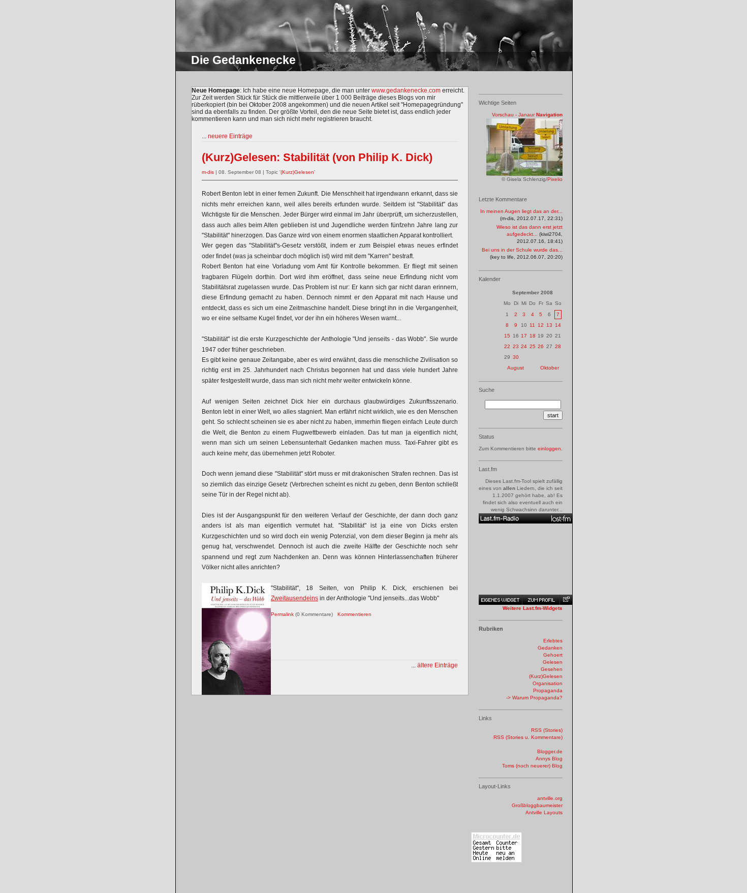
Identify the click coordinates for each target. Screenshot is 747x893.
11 (532, 325)
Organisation (548, 683)
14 (558, 325)
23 (516, 346)
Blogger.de (550, 751)
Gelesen (553, 662)
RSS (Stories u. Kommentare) (528, 737)
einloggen (549, 448)
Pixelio (555, 179)
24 (524, 346)
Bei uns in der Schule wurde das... (522, 250)
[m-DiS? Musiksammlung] (525, 518)
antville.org (550, 798)
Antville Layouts (544, 812)
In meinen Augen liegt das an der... (521, 211)
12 (541, 325)
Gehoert (553, 655)
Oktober (549, 368)
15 (507, 335)
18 (533, 335)
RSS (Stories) (547, 730)
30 (516, 357)
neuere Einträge (230, 136)
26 (541, 346)
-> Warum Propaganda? (534, 697)
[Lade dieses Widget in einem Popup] (565, 600)
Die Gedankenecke (243, 60)
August (515, 368)
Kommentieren (354, 614)
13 (549, 325)
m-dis (208, 172)
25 (533, 346)
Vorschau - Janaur (513, 114)
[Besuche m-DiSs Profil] (540, 600)
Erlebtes (553, 640)
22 (507, 346)
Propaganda (548, 690)
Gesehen (552, 669)
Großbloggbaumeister (537, 805)
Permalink (282, 614)
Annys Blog (549, 758)
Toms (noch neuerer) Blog (532, 765)
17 (524, 335)
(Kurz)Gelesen (297, 172)
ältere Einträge (437, 665)
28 (558, 346)
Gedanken (550, 648)
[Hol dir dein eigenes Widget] (500, 600)
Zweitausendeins (294, 598)
